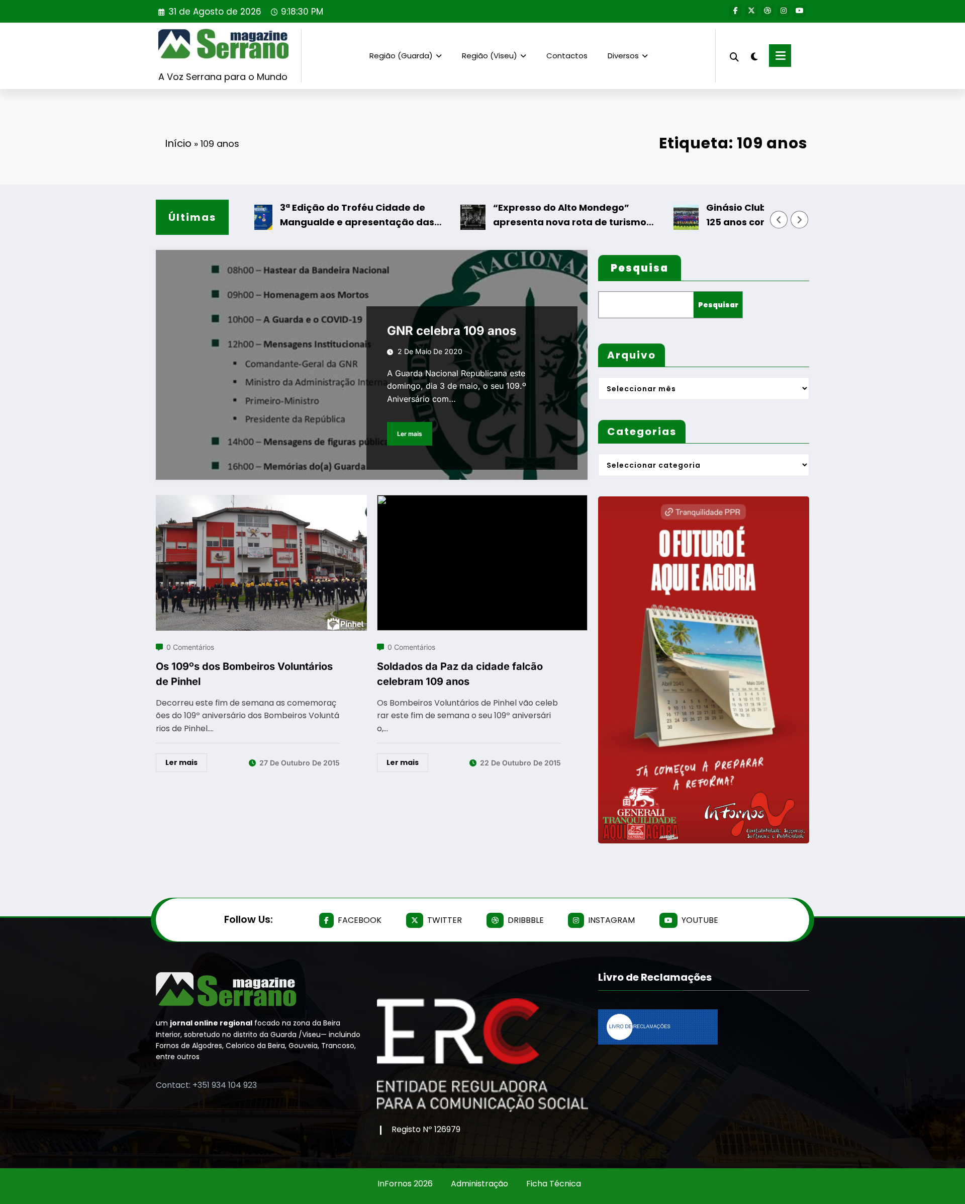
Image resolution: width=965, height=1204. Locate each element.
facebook (359, 920)
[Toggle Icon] (780, 55)
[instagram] (784, 11)
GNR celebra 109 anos (451, 330)
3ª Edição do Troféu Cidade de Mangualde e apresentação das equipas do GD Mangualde (327, 215)
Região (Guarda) (401, 55)
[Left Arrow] (779, 219)
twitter (444, 920)
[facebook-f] (735, 11)
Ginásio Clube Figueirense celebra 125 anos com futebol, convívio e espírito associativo (757, 215)
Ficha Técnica (553, 1183)
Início (178, 143)
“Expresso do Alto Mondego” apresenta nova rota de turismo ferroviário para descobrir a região (546, 215)
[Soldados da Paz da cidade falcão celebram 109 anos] (482, 501)
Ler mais (409, 434)
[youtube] (800, 11)
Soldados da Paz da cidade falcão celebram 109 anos (460, 673)
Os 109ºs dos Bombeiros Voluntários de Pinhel (244, 673)
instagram (611, 920)
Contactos (567, 55)
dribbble (526, 920)
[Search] (734, 55)
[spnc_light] (753, 55)
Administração (479, 1183)
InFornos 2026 (405, 1183)
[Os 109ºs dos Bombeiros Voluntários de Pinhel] (261, 501)
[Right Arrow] (799, 219)
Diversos (623, 55)
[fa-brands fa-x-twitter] (751, 11)
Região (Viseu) (489, 55)
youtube (700, 920)
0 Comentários (190, 647)
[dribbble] (767, 11)
